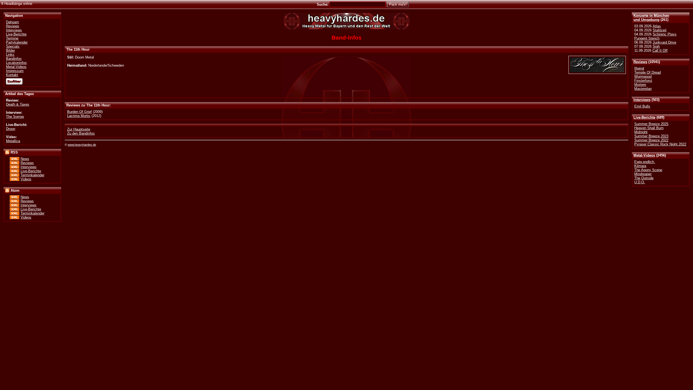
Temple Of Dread (647, 72)
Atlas (657, 26)
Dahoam (12, 22)
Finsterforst (643, 81)
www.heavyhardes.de (82, 144)
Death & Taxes (17, 104)
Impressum (15, 71)
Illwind (639, 68)
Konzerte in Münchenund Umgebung (651, 18)
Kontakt (12, 75)
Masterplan (643, 89)
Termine (12, 38)
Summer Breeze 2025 (651, 124)
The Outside (643, 178)
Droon (10, 129)
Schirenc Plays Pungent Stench (655, 36)
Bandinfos (14, 59)
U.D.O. (639, 182)
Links (10, 55)
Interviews (641, 100)
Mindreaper (643, 174)
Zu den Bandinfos (81, 133)
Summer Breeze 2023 (651, 136)
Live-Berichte (644, 117)
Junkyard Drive (664, 42)
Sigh (656, 46)
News (25, 159)
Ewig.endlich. (644, 162)
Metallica (13, 141)
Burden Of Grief (79, 112)
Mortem (640, 85)
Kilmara (640, 166)
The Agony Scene (648, 170)
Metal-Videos (644, 155)
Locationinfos (16, 63)
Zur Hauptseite (78, 129)
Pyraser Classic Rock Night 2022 (660, 144)
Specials (12, 46)
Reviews (640, 62)
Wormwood (643, 76)
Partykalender (17, 42)
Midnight (641, 132)
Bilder (10, 50)
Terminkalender (32, 175)
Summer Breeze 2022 (651, 140)
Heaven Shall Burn (648, 128)
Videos (26, 179)
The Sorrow (15, 117)
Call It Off (660, 50)
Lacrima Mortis (78, 116)
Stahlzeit (659, 30)
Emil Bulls (642, 106)
